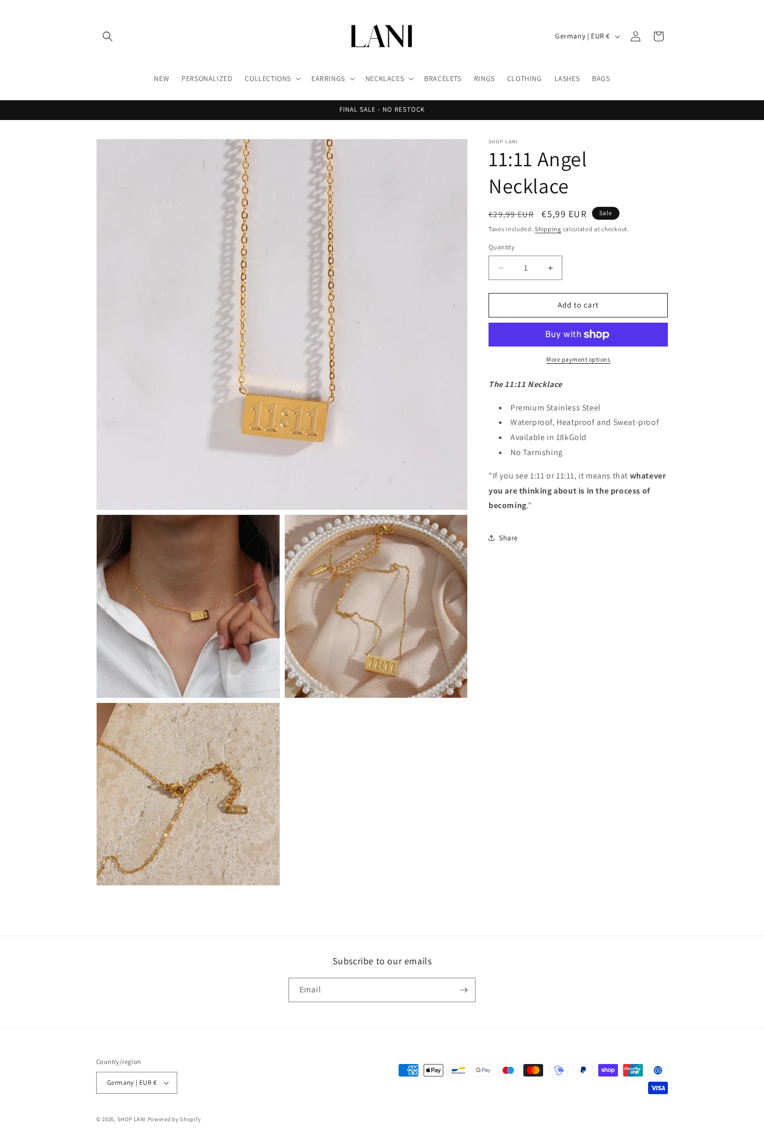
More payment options (578, 359)
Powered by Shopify (174, 1119)
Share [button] (508, 537)
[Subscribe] (463, 990)
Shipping (548, 229)
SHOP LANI (131, 1119)
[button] (107, 36)
